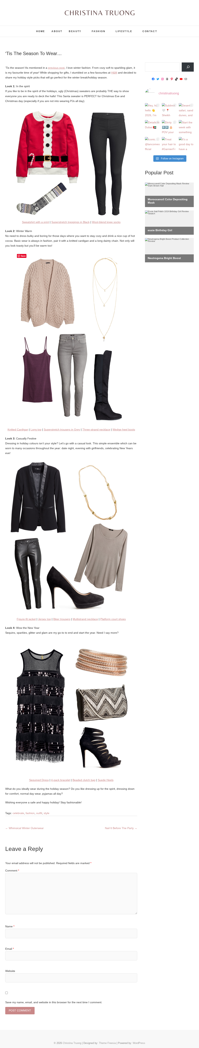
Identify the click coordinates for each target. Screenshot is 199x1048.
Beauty (75, 31)
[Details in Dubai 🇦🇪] (152, 127)
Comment (12, 870)
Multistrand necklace (85, 619)
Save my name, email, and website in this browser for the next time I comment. (53, 1002)
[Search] (188, 67)
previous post (56, 67)
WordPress (139, 1043)
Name (9, 926)
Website (10, 970)
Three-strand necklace (96, 429)
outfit (39, 813)
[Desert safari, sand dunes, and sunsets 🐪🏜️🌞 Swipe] (186, 110)
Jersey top (44, 619)
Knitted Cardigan (18, 429)
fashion (30, 813)
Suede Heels (105, 780)
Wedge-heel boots (124, 429)
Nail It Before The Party (121, 828)
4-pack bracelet (60, 780)
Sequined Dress (39, 780)
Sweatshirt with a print (35, 222)
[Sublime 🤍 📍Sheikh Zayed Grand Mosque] (169, 110)
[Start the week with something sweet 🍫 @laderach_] (186, 127)
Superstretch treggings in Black (70, 222)
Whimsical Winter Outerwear (24, 828)
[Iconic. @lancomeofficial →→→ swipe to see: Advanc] (152, 144)
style (46, 813)
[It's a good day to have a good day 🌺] (186, 144)
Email (9, 948)
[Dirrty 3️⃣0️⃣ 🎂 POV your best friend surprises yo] (169, 127)
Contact (149, 31)
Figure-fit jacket (26, 619)
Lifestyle (124, 31)
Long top (36, 429)
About (56, 31)
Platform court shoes (113, 619)
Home (40, 31)
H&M (114, 72)
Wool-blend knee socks (106, 222)
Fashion (98, 31)
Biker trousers (61, 619)
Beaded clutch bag (83, 780)
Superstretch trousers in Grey (62, 429)
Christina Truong (22, 29)
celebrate (18, 813)
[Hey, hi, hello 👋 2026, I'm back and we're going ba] (152, 110)
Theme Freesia (107, 1043)
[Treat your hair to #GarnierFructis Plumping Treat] (169, 144)
